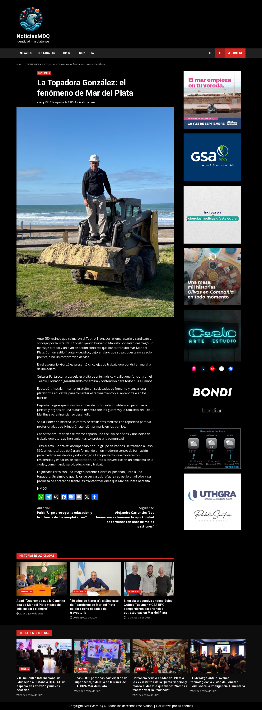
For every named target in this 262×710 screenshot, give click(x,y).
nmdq (40, 102)
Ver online (235, 53)
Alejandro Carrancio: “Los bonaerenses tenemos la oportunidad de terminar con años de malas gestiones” (125, 517)
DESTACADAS (46, 53)
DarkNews (163, 706)
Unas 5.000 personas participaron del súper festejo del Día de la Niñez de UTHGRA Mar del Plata (101, 656)
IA (92, 53)
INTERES (25, 668)
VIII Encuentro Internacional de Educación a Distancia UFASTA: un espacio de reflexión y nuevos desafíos (44, 656)
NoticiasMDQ (33, 36)
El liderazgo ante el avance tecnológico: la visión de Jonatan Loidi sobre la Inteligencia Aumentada (218, 656)
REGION (81, 53)
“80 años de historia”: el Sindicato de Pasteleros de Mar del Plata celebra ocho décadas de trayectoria (95, 579)
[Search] (210, 53)
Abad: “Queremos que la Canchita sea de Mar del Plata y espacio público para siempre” (41, 579)
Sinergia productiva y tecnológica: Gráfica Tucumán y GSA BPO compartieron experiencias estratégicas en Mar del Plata (149, 579)
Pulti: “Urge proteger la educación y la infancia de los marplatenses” (64, 512)
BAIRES (65, 53)
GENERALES (24, 53)
